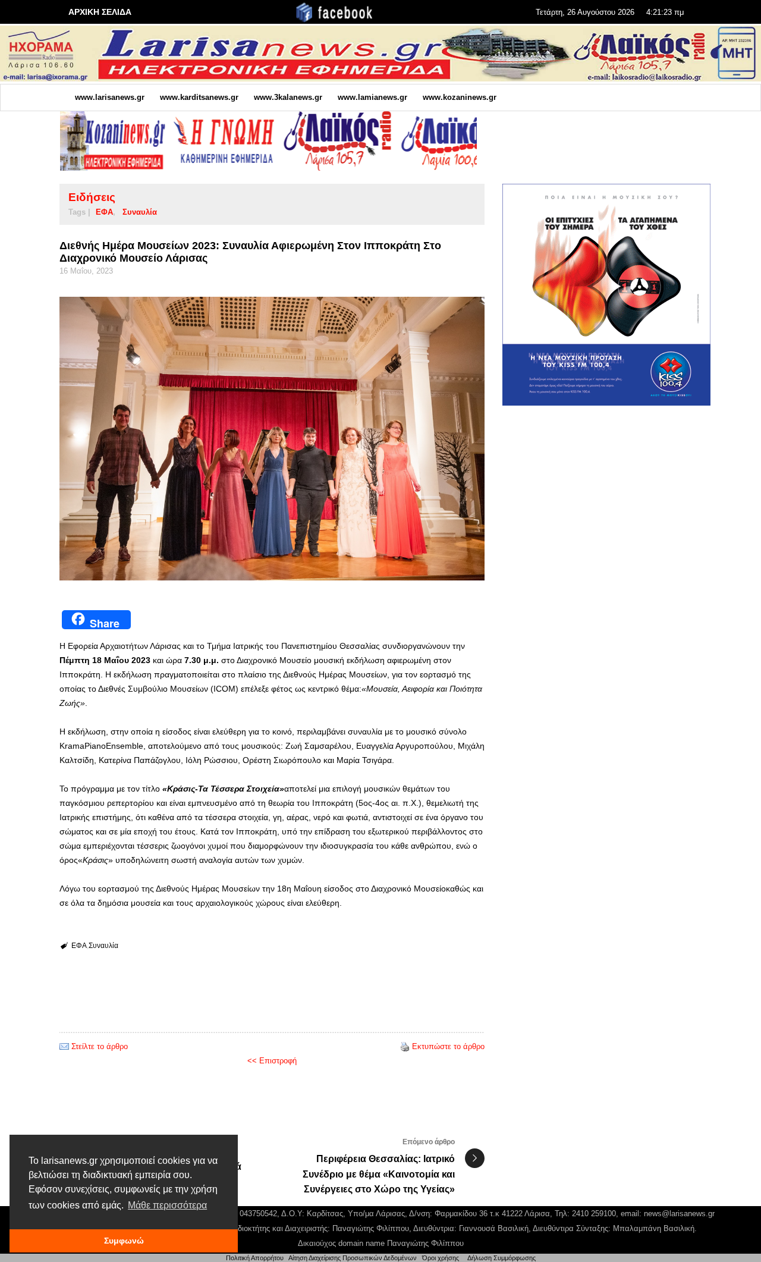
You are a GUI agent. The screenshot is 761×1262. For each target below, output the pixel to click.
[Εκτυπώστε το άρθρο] (405, 1046)
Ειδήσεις (91, 197)
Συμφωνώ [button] (124, 1240)
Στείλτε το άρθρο (99, 1046)
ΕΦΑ (104, 212)
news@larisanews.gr (679, 1213)
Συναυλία (139, 212)
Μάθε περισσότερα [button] (167, 1205)
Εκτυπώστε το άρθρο (448, 1046)
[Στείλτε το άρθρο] (64, 1046)
